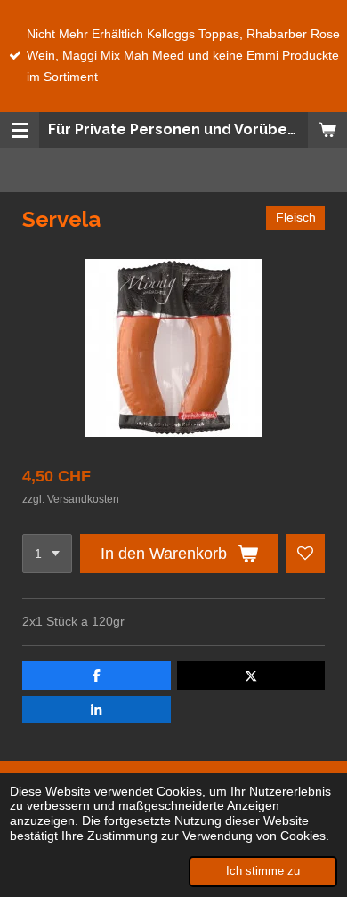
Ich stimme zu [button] (263, 871)
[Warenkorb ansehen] (327, 130)
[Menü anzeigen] (19, 130)
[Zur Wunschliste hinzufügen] (305, 553)
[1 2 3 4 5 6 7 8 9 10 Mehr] (47, 553)
